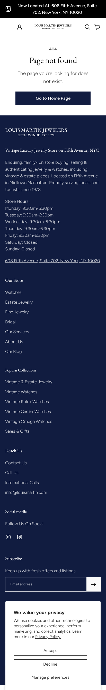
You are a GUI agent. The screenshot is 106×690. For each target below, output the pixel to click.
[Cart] (97, 27)
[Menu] (9, 27)
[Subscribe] (93, 584)
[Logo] (53, 26)
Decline (50, 664)
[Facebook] (19, 537)
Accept (50, 650)
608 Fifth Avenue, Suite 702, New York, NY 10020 (52, 260)
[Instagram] (8, 537)
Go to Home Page (53, 98)
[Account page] (19, 27)
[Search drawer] (87, 27)
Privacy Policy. (48, 636)
